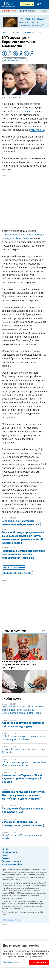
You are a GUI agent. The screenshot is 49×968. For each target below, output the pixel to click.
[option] (24, 21)
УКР (39, 4)
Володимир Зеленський (17, 572)
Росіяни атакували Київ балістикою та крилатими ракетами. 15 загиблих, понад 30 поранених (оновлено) (32, 25)
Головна (5, 32)
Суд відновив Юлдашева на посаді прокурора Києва (23, 810)
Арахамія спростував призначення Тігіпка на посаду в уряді (23, 724)
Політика (16, 32)
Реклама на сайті (10, 851)
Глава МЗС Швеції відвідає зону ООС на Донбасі (23, 750)
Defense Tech (9, 10)
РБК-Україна (37, 129)
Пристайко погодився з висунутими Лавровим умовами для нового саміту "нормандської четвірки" (23, 795)
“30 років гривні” (28, 10)
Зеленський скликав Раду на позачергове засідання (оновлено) (21, 522)
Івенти (5, 855)
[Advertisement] (24, 202)
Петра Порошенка (22, 111)
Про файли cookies (11, 962)
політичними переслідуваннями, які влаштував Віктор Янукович (23, 236)
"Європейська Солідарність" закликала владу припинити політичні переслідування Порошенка (23, 554)
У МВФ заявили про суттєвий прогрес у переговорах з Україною (23, 737)
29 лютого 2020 (29, 32)
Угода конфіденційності (13, 864)
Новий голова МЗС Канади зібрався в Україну (22, 836)
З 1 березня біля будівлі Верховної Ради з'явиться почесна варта (24, 763)
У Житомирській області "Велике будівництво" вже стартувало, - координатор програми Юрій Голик (23, 710)
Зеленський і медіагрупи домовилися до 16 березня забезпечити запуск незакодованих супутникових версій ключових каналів (23, 538)
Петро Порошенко (14, 567)
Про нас (5, 848)
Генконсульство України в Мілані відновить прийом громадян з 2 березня (22, 778)
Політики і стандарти (11, 861)
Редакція (6, 858)
